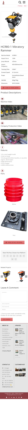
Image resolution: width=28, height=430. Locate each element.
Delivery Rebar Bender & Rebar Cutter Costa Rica (20, 332)
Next (25, 6)
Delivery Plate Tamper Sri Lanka (20, 353)
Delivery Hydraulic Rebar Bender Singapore (19, 343)
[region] (14, 27)
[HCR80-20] (21, 271)
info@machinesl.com (7, 386)
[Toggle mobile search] (20, 2)
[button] (14, 40)
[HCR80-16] (6, 271)
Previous (20, 6)
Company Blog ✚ (6, 351)
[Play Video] (14, 112)
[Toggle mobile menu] (24, 2)
